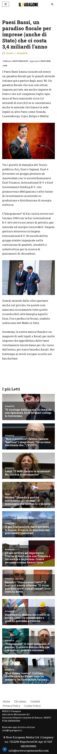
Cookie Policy (32, 706)
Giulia (9, 53)
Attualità (22, 53)
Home (6, 701)
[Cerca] (52, 4)
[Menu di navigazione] (5, 4)
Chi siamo (20, 701)
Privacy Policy (11, 706)
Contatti (35, 701)
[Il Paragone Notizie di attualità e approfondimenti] (28, 4)
